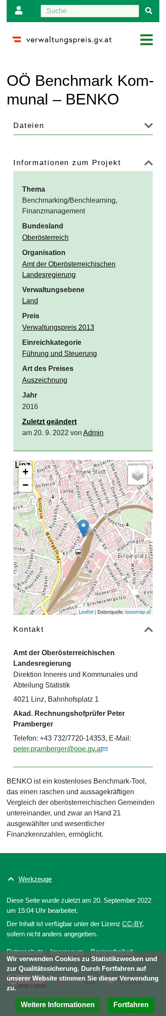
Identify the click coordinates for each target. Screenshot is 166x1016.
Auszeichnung (44, 380)
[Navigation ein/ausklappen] (146, 40)
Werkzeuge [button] (35, 879)
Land (30, 301)
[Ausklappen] (148, 127)
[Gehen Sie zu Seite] (148, 11)
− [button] (25, 485)
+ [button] (25, 471)
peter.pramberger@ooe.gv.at (57, 749)
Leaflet (86, 611)
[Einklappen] (148, 164)
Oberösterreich (45, 237)
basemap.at (138, 611)
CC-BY (132, 923)
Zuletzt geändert (49, 421)
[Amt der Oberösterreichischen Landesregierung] (83, 528)
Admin (93, 433)
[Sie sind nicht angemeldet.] (21, 11)
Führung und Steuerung (59, 353)
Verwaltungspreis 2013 (58, 327)
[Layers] (137, 475)
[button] (57, 1005)
